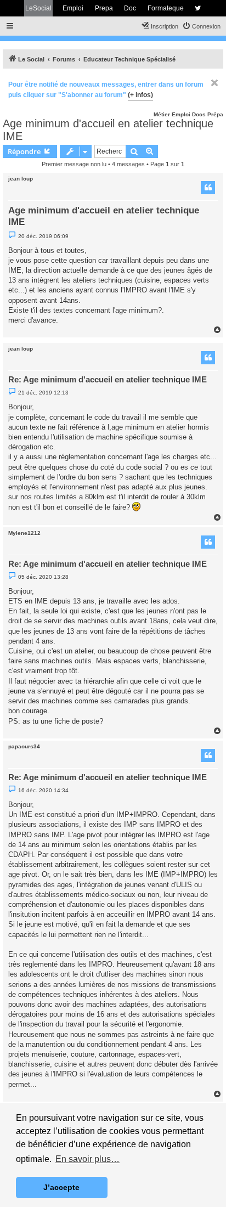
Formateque (166, 8)
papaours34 (24, 746)
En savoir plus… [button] (87, 1159)
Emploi (73, 8)
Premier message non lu (74, 164)
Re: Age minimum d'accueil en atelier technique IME (107, 379)
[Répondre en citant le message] (208, 187)
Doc (130, 8)
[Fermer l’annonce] (214, 83)
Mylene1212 (24, 533)
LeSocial (38, 8)
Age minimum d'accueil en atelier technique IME (108, 129)
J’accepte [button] (61, 1187)
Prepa (104, 8)
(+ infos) (140, 95)
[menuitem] (201, 26)
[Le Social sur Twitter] (198, 8)
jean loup (20, 179)
